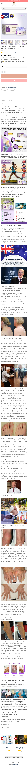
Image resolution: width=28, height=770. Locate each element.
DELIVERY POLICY (10, 760)
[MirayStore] (14, 4)
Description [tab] (4, 98)
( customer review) (11, 52)
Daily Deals (8, 87)
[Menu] (2, 3)
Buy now (13, 80)
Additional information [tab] (7, 100)
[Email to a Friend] (9, 90)
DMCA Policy (18, 760)
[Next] (25, 26)
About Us (6, 759)
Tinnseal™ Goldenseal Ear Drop (7, 746)
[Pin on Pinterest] (11, 90)
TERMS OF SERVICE (20, 759)
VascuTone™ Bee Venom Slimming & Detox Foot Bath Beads (21, 747)
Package (2, 66)
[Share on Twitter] (7, 90)
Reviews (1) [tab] (3, 103)
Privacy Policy (12, 759)
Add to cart (14, 76)
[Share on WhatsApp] (2, 90)
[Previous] (3, 26)
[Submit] (25, 8)
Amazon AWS (16, 764)
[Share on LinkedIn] (14, 90)
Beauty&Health (13, 87)
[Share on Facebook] (4, 90)
